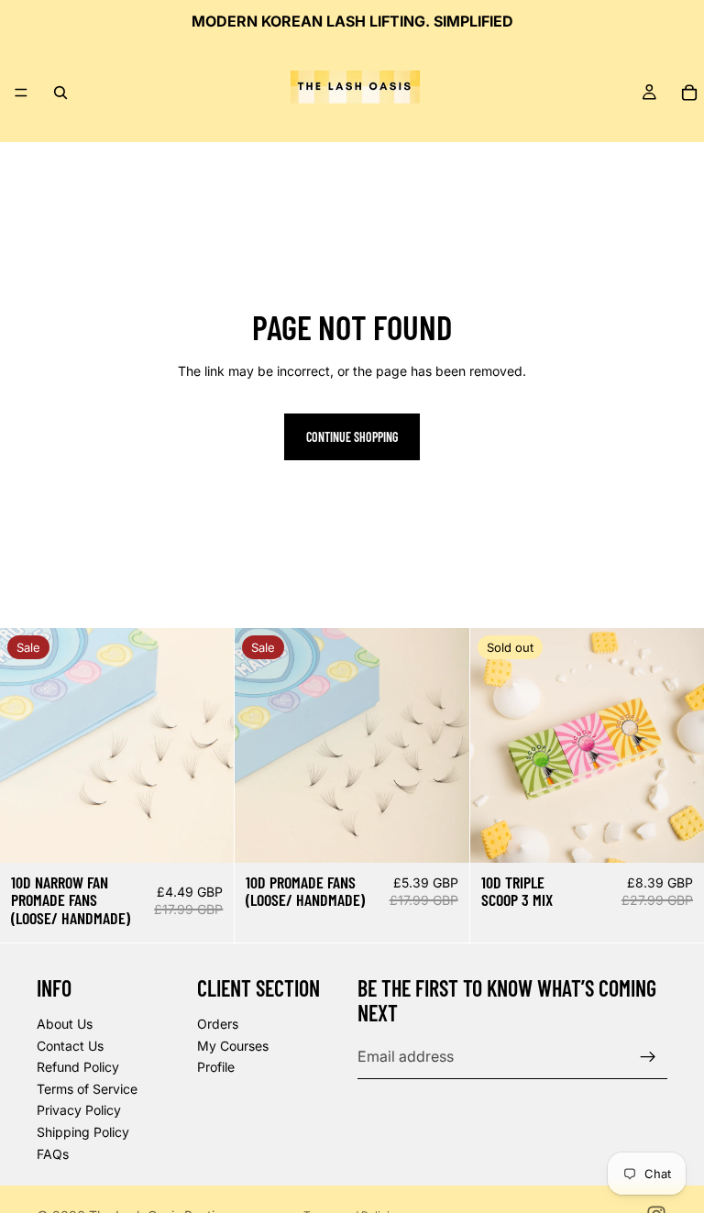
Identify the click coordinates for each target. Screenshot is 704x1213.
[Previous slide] (27, 745)
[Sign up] (648, 1057)
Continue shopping (352, 437)
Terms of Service (87, 1089)
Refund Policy (78, 1067)
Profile (216, 1067)
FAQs (53, 1154)
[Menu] (21, 93)
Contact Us (70, 1045)
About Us (65, 1023)
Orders (217, 1023)
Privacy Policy (79, 1110)
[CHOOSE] (206, 834)
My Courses (233, 1045)
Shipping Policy (83, 1132)
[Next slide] (206, 745)
